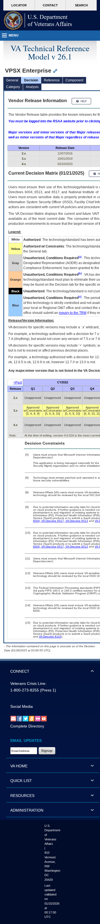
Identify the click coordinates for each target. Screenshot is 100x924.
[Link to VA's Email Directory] (13, 718)
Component (74, 80)
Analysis (32, 87)
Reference (52, 80)
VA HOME (19, 766)
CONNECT (19, 671)
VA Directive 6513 (76, 520)
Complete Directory (27, 726)
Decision (31, 80)
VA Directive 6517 (52, 520)
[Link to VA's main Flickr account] (38, 718)
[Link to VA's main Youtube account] (44, 718)
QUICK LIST (21, 780)
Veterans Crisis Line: (28, 683)
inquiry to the (72, 313)
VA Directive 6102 (50, 636)
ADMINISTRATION (26, 810)
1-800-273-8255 (24, 690)
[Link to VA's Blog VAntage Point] (32, 718)
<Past (17, 382)
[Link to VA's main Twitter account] (25, 718)
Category (13, 87)
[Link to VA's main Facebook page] (19, 718)
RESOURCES (22, 795)
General (12, 80)
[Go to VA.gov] (38, 20)
